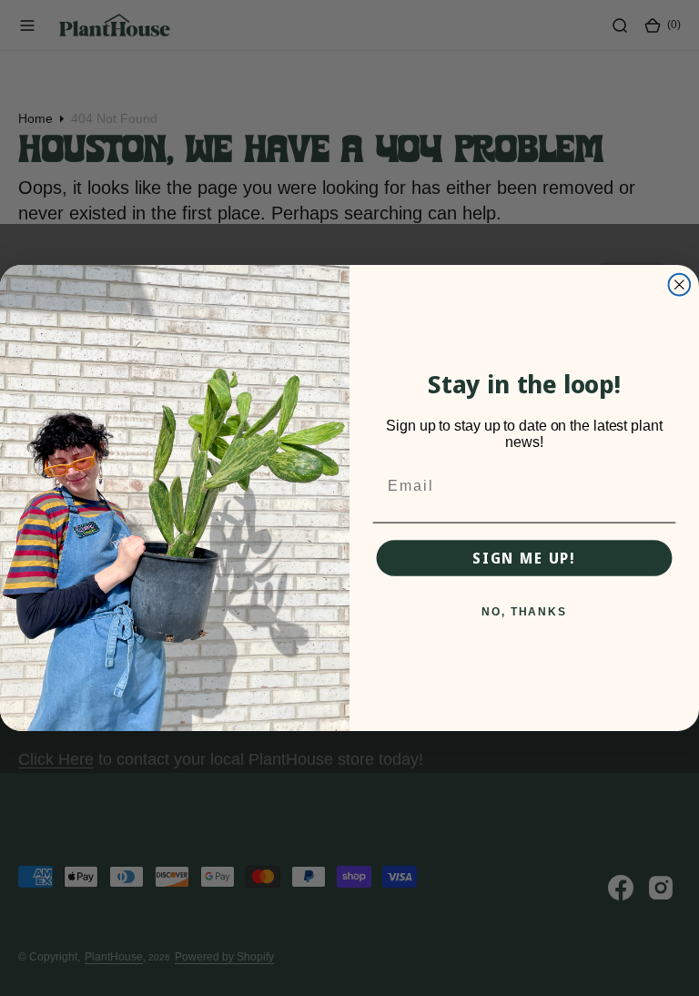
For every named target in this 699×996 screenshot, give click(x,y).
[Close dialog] (680, 285)
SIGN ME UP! (524, 558)
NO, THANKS (524, 612)
